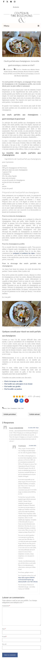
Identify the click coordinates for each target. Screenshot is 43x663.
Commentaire (6, 605)
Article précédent (9, 414)
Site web (4, 644)
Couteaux (9, 69)
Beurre (5, 408)
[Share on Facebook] (16, 402)
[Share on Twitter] (21, 402)
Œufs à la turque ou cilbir (13, 381)
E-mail (4, 636)
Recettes (11, 71)
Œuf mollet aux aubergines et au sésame (18, 384)
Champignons (14, 408)
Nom (4, 628)
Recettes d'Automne (18, 71)
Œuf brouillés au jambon (13, 389)
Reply (37, 427)
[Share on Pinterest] (27, 402)
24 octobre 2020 (31, 427)
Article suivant (34, 414)
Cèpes (8, 408)
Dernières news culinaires (28, 69)
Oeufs (22, 408)
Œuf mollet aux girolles (12, 386)
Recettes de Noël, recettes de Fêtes (12, 73)
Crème (19, 408)
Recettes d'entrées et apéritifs (31, 71)
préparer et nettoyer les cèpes (24, 253)
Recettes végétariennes (22, 75)
